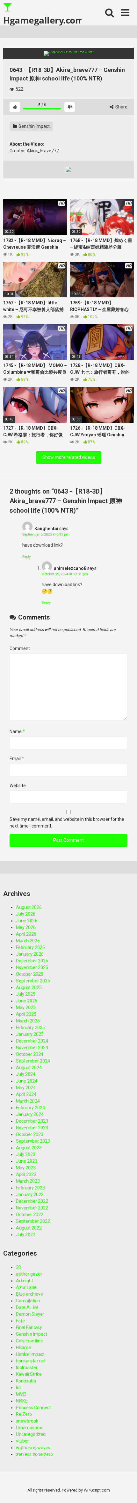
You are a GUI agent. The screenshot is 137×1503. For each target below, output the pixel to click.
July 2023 (25, 1154)
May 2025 (26, 1007)
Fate (20, 1320)
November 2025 (32, 967)
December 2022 (32, 1201)
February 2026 (30, 947)
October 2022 (29, 1214)
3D (18, 1267)
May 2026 (26, 927)
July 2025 (25, 994)
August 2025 (29, 987)
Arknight (24, 1280)
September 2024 (33, 1060)
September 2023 (33, 1141)
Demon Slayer (30, 1314)
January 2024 (30, 1114)
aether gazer (29, 1274)
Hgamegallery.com (42, 19)
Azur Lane (26, 1287)
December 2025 (32, 960)
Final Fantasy (29, 1327)
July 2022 (25, 1234)
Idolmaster (27, 1367)
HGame (23, 1347)
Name (17, 731)
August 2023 (29, 1147)
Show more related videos (68, 457)
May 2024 (26, 1087)
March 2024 (28, 1101)
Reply (26, 557)
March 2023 (28, 1181)
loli (18, 1387)
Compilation (28, 1300)
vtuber (22, 1441)
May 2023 (26, 1167)
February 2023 (30, 1187)
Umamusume (30, 1427)
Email (17, 758)
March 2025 (28, 1020)
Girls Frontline (29, 1340)
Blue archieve (29, 1294)
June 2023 (26, 1161)
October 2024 (29, 1054)
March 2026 (28, 940)
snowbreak (27, 1420)
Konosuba (26, 1380)
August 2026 (29, 907)
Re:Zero (24, 1414)
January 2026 (30, 954)
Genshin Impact (34, 126)
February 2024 (30, 1107)
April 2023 (26, 1174)
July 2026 (25, 914)
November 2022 (32, 1207)
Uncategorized (31, 1434)
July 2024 (25, 1074)
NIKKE (21, 1400)
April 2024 (26, 1094)
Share (120, 106)
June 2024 (26, 1081)
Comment (20, 648)
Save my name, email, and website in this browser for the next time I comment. (67, 822)
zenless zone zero (34, 1454)
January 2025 (30, 1034)
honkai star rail (30, 1360)
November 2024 (32, 1047)
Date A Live (27, 1307)
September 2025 (33, 980)
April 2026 (26, 934)
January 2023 (30, 1194)
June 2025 (26, 1000)
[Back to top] (125, 1490)
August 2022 (29, 1227)
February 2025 (30, 1027)
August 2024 (29, 1067)
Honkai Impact (30, 1354)
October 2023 (29, 1134)
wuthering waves (33, 1447)
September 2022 (33, 1221)
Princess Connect (33, 1407)
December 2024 (32, 1040)
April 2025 (26, 1014)
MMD (21, 1394)
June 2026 (26, 920)
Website (18, 785)
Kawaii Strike (29, 1374)
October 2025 (29, 974)
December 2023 (32, 1121)
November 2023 (32, 1127)
